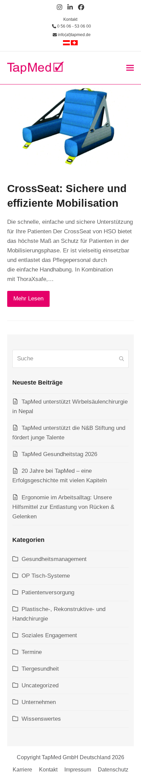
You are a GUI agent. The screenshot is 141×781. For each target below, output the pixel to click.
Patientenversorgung (48, 592)
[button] (130, 68)
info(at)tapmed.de (74, 34)
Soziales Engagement (49, 635)
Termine (32, 652)
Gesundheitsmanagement (54, 559)
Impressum (77, 769)
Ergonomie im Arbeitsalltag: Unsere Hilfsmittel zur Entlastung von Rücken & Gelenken (63, 507)
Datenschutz (113, 769)
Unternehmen (39, 702)
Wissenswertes (41, 719)
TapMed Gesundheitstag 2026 (59, 454)
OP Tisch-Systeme (46, 576)
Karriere (22, 769)
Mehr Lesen (28, 298)
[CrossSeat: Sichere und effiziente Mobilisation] (70, 129)
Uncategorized (40, 685)
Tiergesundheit (40, 669)
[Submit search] (121, 358)
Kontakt (70, 19)
